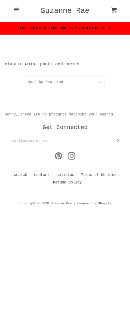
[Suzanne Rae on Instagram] (71, 158)
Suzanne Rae (65, 11)
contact (42, 175)
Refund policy (67, 182)
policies (65, 175)
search (20, 175)
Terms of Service (98, 175)
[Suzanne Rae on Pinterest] (58, 158)
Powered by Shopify (94, 203)
